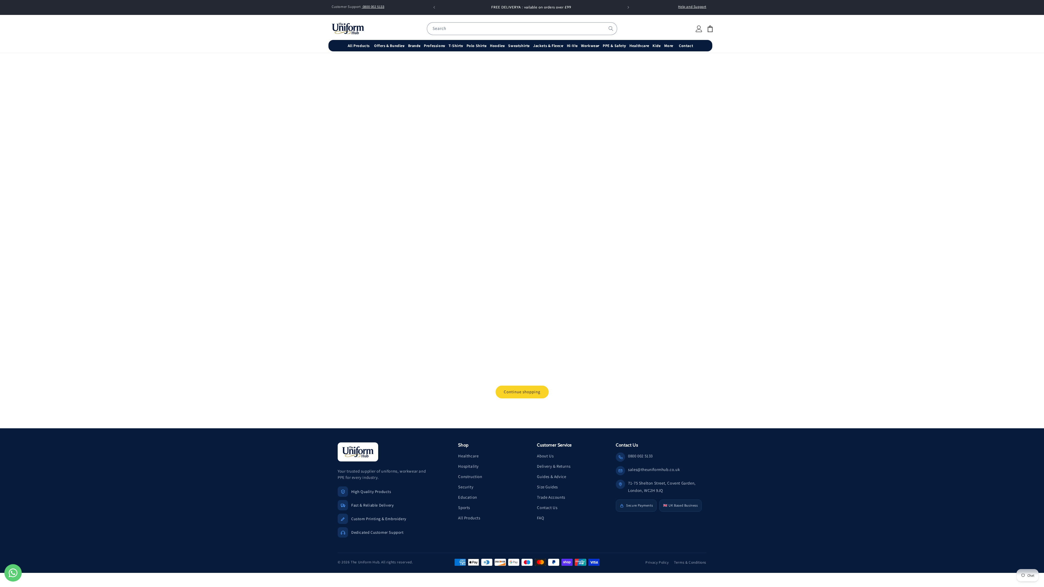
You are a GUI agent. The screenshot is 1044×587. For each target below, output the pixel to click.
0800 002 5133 (373, 6)
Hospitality (468, 466)
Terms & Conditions (690, 562)
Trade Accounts (551, 497)
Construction (470, 476)
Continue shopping (522, 391)
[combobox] (522, 29)
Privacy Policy (657, 562)
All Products (469, 517)
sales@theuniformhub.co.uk (654, 469)
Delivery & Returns (553, 466)
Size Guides (547, 486)
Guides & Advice (551, 476)
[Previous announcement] (434, 7)
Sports (464, 507)
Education (467, 497)
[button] (390, 45)
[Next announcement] (628, 7)
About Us (545, 455)
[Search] (611, 29)
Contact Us (547, 507)
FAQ (540, 517)
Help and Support (692, 6)
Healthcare (468, 455)
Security (465, 486)
